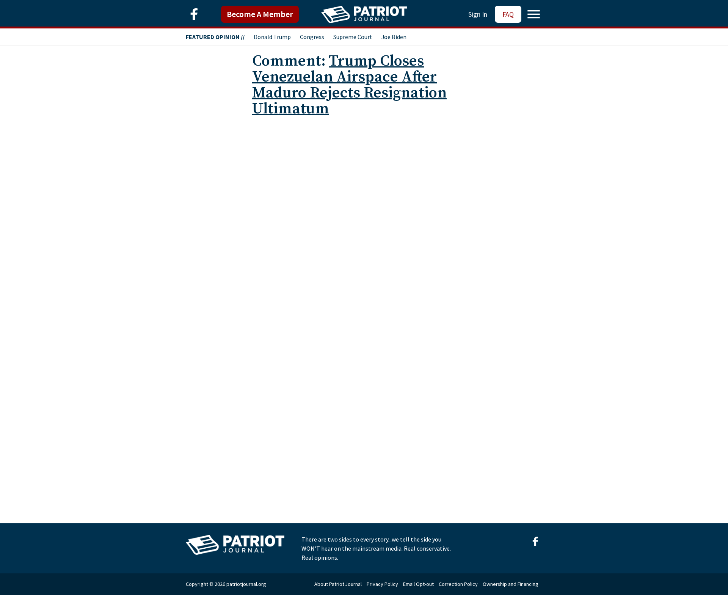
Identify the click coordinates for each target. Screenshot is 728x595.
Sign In (477, 14)
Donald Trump (272, 37)
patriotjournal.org (246, 584)
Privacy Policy (382, 584)
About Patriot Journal (338, 584)
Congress (312, 37)
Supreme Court (352, 37)
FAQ (508, 14)
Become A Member (260, 14)
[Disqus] (364, 217)
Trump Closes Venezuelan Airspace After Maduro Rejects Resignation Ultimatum (349, 85)
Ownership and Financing (510, 584)
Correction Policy (458, 584)
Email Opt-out (418, 584)
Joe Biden (393, 37)
